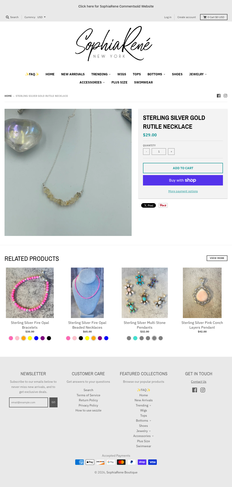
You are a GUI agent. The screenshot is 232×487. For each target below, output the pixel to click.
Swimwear (143, 446)
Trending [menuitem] (99, 74)
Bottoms (142, 420)
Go (53, 402)
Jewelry (142, 431)
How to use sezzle (88, 410)
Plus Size (143, 441)
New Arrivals (144, 400)
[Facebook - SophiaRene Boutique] (219, 96)
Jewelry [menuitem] (196, 74)
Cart (216, 17)
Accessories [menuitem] (91, 82)
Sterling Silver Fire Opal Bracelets (30, 325)
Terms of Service (88, 395)
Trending (142, 405)
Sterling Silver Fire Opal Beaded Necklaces (87, 325)
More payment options (183, 191)
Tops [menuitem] (137, 74)
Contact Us (198, 382)
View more (217, 258)
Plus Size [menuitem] (119, 82)
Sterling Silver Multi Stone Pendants (145, 325)
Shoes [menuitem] (177, 74)
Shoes (143, 426)
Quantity (149, 145)
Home (8, 95)
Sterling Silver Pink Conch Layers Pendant (202, 325)
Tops (143, 415)
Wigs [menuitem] (121, 74)
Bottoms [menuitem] (154, 74)
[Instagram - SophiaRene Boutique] (225, 96)
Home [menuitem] (50, 74)
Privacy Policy (88, 405)
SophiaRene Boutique (122, 472)
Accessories (142, 436)
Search (88, 390)
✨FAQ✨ (143, 390)
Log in (168, 17)
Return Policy (88, 400)
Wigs (143, 410)
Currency (29, 17)
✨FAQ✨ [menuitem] (32, 74)
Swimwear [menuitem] (143, 82)
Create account (186, 17)
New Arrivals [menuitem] (73, 74)
